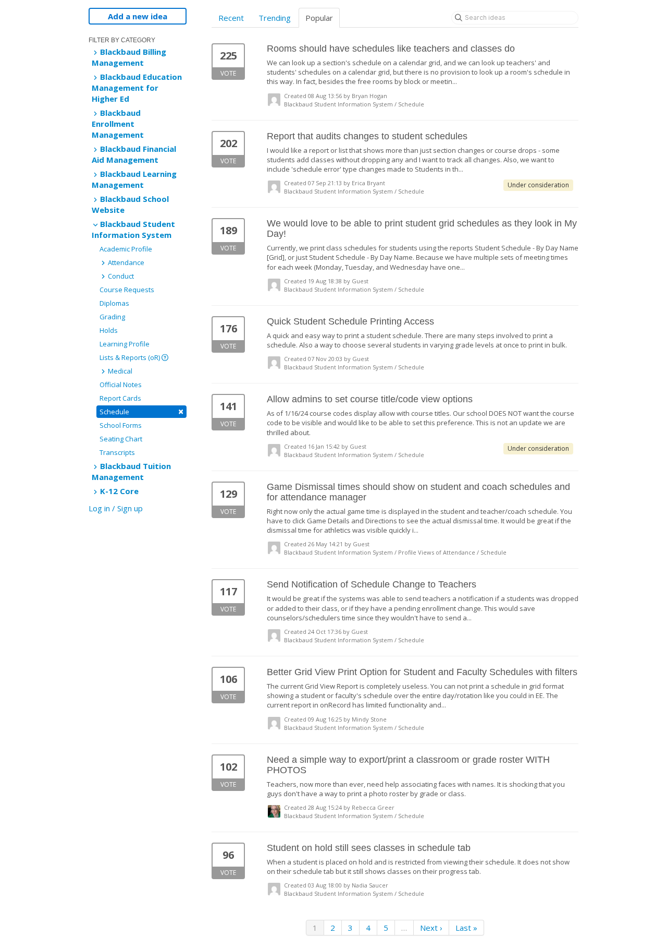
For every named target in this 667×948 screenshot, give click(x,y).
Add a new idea (137, 16)
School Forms (121, 425)
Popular (319, 18)
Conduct (120, 276)
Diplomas (114, 303)
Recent (231, 18)
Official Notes (121, 384)
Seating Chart (121, 438)
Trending (274, 18)
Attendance (125, 262)
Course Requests (127, 289)
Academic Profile (126, 249)
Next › (431, 927)
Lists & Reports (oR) (131, 357)
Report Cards (120, 398)
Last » (466, 927)
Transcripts (117, 452)
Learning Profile (125, 344)
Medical (119, 371)
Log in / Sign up (116, 508)
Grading (112, 316)
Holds (109, 330)
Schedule (141, 411)
